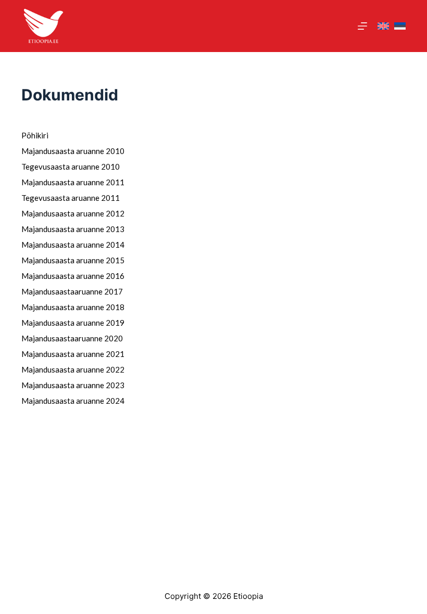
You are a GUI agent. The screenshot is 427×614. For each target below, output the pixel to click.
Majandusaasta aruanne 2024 (72, 400)
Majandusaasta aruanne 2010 (72, 151)
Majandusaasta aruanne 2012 (72, 213)
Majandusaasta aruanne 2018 (72, 307)
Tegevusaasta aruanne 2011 (70, 197)
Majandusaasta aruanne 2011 (72, 182)
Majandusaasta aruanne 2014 (72, 244)
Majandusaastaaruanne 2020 (72, 338)
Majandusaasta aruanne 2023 (72, 385)
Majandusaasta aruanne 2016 (72, 275)
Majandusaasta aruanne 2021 (72, 354)
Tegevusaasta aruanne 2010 (70, 166)
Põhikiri (34, 135)
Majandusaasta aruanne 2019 (72, 322)
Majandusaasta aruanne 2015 (72, 260)
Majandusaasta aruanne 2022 (72, 369)
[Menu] (362, 26)
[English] (383, 26)
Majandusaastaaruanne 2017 (72, 291)
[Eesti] (400, 26)
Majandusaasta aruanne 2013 (72, 229)
